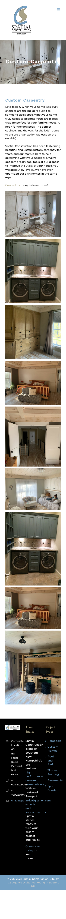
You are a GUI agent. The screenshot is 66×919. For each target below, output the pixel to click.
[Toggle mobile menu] (59, 10)
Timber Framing (53, 772)
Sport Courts (52, 788)
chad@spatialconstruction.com (15, 800)
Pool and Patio (51, 760)
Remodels (53, 740)
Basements (53, 780)
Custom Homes (53, 748)
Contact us (12, 185)
